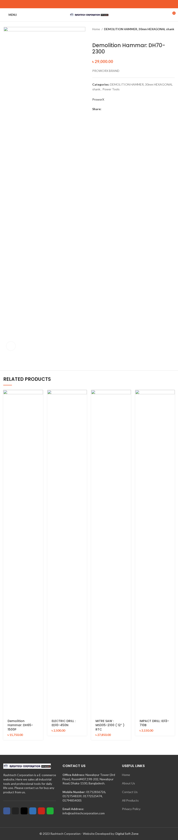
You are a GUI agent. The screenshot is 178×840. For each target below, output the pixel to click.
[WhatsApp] (50, 810)
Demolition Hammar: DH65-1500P (20, 725)
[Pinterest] (41, 810)
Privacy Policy (131, 809)
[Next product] (172, 36)
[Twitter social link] (84, 4)
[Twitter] (15, 810)
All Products (130, 800)
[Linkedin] (32, 810)
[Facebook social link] (79, 4)
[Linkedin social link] (119, 109)
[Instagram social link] (89, 4)
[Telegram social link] (124, 109)
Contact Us (130, 792)
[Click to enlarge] (11, 346)
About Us (128, 783)
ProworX (98, 99)
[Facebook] (6, 810)
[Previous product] (164, 36)
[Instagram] (24, 810)
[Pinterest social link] (99, 4)
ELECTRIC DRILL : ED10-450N (64, 723)
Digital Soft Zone (126, 833)
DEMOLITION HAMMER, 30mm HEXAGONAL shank (139, 29)
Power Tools (111, 89)
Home (96, 29)
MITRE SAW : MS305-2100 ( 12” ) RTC (110, 725)
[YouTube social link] (94, 4)
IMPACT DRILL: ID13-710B (154, 723)
